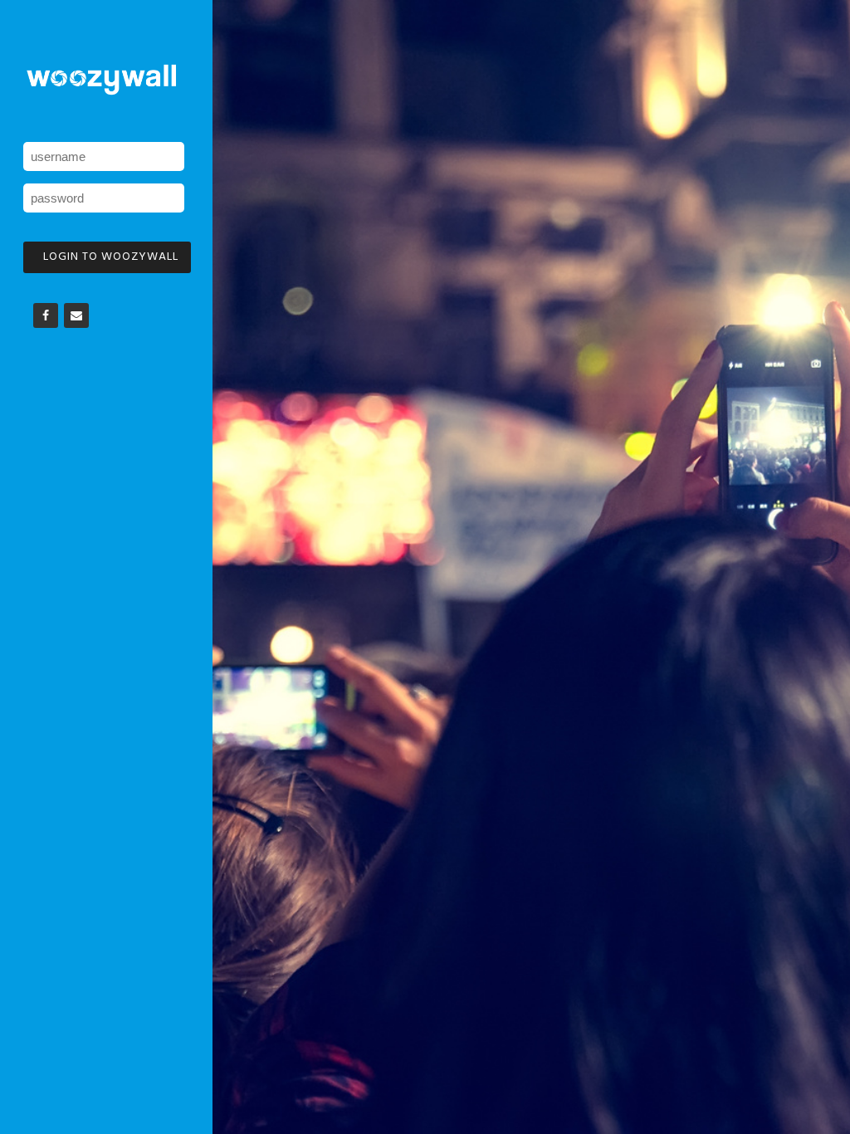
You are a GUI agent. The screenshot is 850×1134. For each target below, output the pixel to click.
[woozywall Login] (100, 79)
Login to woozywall (110, 256)
